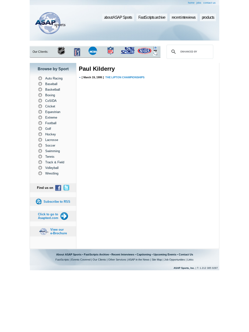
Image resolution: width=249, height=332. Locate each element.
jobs (198, 2)
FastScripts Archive (96, 254)
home (191, 2)
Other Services (117, 259)
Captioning (144, 254)
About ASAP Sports (68, 254)
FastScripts (62, 259)
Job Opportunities (174, 259)
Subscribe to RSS (57, 201)
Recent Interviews (122, 254)
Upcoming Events (164, 254)
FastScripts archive (152, 17)
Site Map (157, 259)
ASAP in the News (139, 259)
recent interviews (184, 17)
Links (190, 259)
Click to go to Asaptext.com (48, 216)
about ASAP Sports (118, 17)
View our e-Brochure (58, 231)
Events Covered (80, 259)
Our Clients (99, 259)
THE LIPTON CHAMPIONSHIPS (124, 77)
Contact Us (186, 254)
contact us (209, 2)
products (208, 17)
